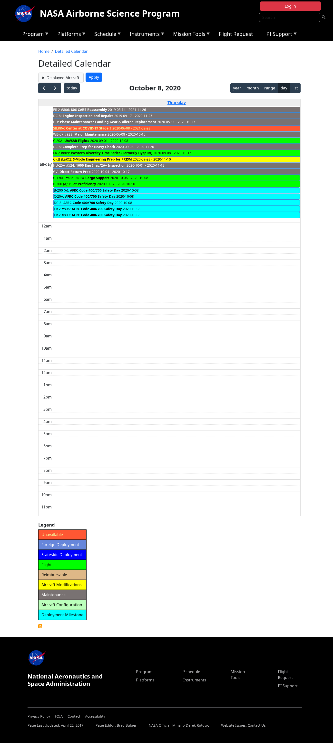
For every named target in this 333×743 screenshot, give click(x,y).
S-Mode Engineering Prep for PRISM (102, 159)
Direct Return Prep (75, 171)
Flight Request (236, 34)
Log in (290, 6)
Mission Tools (188, 35)
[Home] (25, 13)
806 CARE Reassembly (89, 109)
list (295, 88)
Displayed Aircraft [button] (63, 77)
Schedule (104, 35)
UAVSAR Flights (76, 140)
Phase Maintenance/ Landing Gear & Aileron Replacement (108, 121)
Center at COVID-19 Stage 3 (88, 128)
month (252, 88)
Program (32, 35)
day (284, 88)
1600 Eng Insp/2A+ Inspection (101, 165)
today (72, 88)
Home (43, 51)
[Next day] (55, 88)
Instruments (143, 35)
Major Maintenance (90, 134)
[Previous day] (44, 88)
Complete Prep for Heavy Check (89, 146)
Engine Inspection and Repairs (88, 115)
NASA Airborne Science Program (110, 13)
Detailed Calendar (71, 51)
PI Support (278, 35)
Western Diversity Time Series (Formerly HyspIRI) (111, 153)
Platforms (68, 35)
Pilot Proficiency (82, 184)
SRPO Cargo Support (92, 177)
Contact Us (257, 725)
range (269, 88)
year (237, 88)
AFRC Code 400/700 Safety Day (95, 190)
